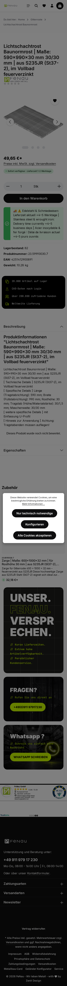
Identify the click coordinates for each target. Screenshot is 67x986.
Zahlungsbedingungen (21, 963)
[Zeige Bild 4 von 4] (43, 147)
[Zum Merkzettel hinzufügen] (55, 100)
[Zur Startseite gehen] (11, 6)
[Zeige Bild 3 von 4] (38, 147)
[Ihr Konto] (52, 5)
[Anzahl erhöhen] (59, 186)
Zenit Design (33, 980)
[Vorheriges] (10, 122)
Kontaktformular (38, 873)
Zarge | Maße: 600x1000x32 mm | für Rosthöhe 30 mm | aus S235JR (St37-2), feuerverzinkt (29, 562)
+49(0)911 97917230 (28, 707)
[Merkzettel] (44, 5)
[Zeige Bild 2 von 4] (32, 147)
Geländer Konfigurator (38, 968)
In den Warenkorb (33, 198)
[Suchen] (36, 5)
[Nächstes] (57, 122)
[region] (33, 122)
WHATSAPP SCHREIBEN (31, 757)
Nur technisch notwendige (34, 513)
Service (58, 968)
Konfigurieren (34, 524)
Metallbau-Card (13, 968)
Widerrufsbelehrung (44, 953)
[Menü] (28, 5)
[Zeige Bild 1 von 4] (25, 147)
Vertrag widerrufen (33, 928)
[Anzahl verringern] (8, 186)
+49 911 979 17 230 (21, 860)
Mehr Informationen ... (33, 504)
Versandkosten (15, 942)
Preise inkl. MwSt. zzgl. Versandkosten (30, 163)
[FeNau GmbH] (33, 79)
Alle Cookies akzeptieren (35, 535)
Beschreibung (14, 326)
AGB (26, 953)
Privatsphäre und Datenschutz (32, 958)
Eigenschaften (15, 450)
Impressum (14, 953)
